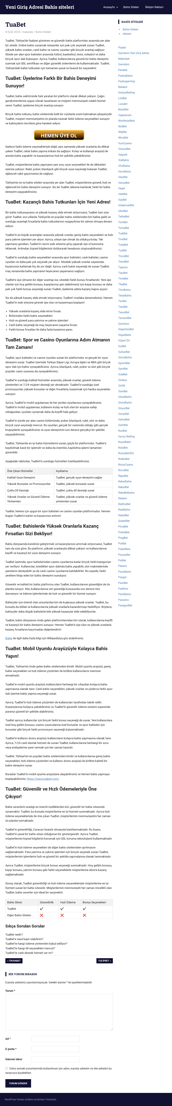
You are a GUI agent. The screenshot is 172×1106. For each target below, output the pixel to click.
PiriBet (122, 560)
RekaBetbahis (126, 492)
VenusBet (124, 182)
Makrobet (124, 58)
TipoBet (122, 272)
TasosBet (123, 312)
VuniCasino (125, 143)
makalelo (27, 32)
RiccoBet (123, 470)
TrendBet (123, 261)
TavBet (122, 301)
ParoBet (123, 583)
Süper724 (124, 340)
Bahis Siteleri (131, 7)
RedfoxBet (124, 504)
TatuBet (122, 306)
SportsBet (124, 363)
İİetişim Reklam (154, 7)
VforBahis (124, 165)
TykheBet (123, 216)
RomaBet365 (126, 453)
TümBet (122, 222)
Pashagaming (126, 81)
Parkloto (123, 588)
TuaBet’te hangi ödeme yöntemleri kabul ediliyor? (36, 943)
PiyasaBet (124, 554)
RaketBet (123, 515)
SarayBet (123, 413)
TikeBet (122, 284)
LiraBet (122, 98)
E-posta (10, 1049)
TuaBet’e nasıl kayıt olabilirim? (24, 939)
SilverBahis (125, 396)
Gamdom (123, 64)
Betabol (122, 87)
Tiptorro (123, 267)
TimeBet (123, 278)
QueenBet (124, 520)
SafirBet (123, 425)
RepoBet (123, 475)
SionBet (122, 391)
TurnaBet (123, 228)
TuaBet (122, 250)
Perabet (122, 70)
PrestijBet (124, 532)
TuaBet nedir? (14, 934)
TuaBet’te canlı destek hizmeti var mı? (29, 952)
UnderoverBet (126, 205)
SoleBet (122, 374)
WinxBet (123, 137)
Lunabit (122, 104)
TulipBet (103, 961)
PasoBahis (124, 571)
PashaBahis (125, 75)
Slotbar (122, 380)
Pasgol (122, 577)
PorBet (122, 543)
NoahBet (123, 109)
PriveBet (123, 526)
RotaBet (123, 447)
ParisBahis (124, 594)
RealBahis (124, 509)
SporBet (123, 368)
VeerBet (122, 194)
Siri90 (121, 385)
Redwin (122, 498)
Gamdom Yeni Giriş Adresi (133, 53)
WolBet (122, 126)
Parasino (123, 599)
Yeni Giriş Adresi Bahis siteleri (39, 7)
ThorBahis (124, 289)
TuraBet (122, 239)
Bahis (8, 638)
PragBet (123, 537)
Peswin (122, 566)
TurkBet (122, 233)
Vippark (122, 154)
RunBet (122, 430)
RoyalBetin (124, 442)
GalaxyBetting (126, 92)
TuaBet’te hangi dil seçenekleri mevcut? (30, 948)
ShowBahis (125, 402)
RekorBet (123, 487)
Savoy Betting (126, 436)
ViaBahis (123, 160)
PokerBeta (124, 549)
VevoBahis (124, 171)
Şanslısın (123, 323)
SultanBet (124, 352)
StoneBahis (125, 357)
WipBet (122, 132)
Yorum (10, 990)
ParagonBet (125, 605)
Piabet (122, 47)
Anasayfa (109, 7)
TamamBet (124, 318)
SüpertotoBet (126, 329)
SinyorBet (124, 408)
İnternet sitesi (13, 1059)
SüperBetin (124, 335)
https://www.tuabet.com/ (43, 779)
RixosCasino (125, 464)
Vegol (121, 188)
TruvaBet (15, 961)
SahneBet (124, 419)
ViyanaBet (124, 148)
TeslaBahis (124, 295)
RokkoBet (124, 459)
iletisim (127, 33)
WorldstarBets (126, 120)
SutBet (122, 346)
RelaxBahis (125, 481)
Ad (8, 1038)
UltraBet (123, 211)
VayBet (122, 199)
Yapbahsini (125, 115)
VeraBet (122, 177)
